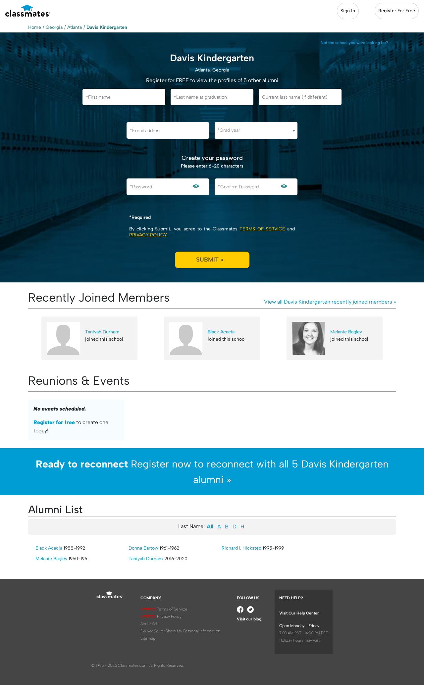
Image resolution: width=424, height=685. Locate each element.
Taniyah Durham (102, 332)
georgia (54, 27)
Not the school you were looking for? (354, 42)
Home (34, 27)
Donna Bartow (143, 548)
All (210, 526)
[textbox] (256, 130)
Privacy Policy (148, 235)
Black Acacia (221, 332)
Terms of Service (262, 229)
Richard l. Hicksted (241, 548)
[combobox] (256, 130)
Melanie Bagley (346, 332)
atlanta (74, 27)
